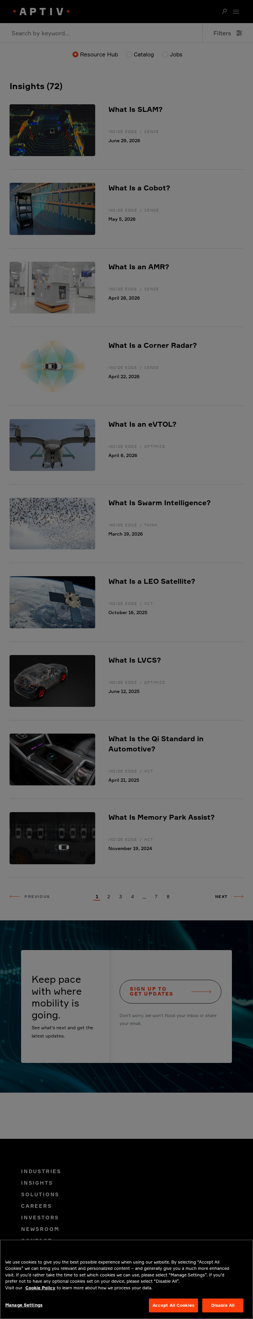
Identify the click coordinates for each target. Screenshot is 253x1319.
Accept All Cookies (173, 1305)
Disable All (223, 1305)
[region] (126, 1279)
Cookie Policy (40, 1287)
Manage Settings (23, 1304)
